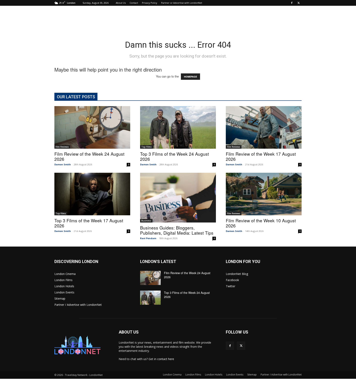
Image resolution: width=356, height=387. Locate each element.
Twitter (230, 286)
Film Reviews (62, 146)
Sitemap (59, 298)
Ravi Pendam (148, 238)
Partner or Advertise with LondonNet (181, 2)
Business (146, 220)
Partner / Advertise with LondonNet (78, 305)
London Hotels (64, 286)
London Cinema (65, 274)
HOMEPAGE (190, 76)
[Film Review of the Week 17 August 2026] (264, 127)
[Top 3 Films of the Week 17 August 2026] (92, 194)
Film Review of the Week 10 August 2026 (261, 223)
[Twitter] (298, 3)
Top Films (146, 146)
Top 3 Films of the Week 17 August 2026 (88, 223)
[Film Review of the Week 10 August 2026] (264, 194)
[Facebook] (292, 3)
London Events (64, 292)
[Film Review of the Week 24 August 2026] (92, 127)
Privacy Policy (149, 2)
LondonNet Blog (237, 274)
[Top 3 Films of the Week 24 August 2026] (178, 127)
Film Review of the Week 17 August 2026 (261, 156)
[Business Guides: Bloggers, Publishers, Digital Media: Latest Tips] (178, 197)
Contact (134, 2)
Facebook (232, 280)
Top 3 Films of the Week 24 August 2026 (174, 156)
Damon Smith (62, 164)
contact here (165, 359)
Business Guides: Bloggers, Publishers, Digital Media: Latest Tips (176, 230)
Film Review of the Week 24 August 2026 (89, 156)
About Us (121, 2)
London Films (63, 280)
